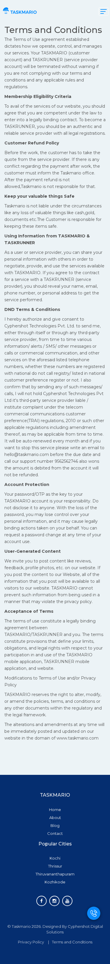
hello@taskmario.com (26, 454)
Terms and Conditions (72, 942)
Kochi (55, 858)
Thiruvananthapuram (55, 874)
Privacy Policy (31, 942)
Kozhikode (55, 882)
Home (55, 809)
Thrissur (55, 866)
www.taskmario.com (78, 738)
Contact (55, 833)
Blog (55, 825)
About (55, 817)
